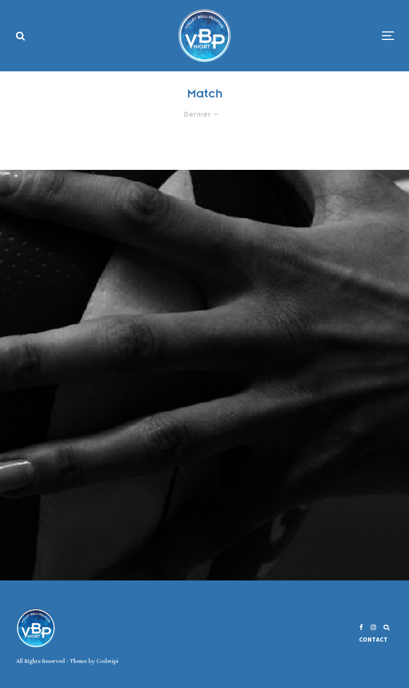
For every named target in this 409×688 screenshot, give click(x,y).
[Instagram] (373, 627)
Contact (373, 639)
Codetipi (107, 661)
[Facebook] (361, 627)
